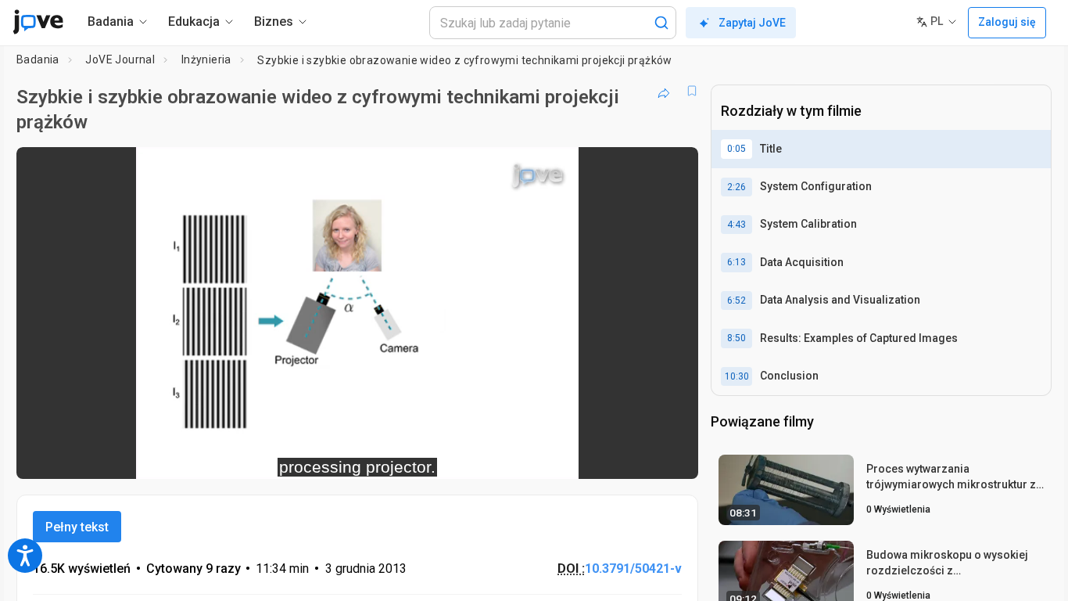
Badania (37, 59)
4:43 (736, 224)
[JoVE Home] (38, 21)
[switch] (515, 457)
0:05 (736, 148)
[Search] (661, 23)
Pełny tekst (77, 527)
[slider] (271, 456)
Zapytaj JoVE (752, 22)
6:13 (736, 262)
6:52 (736, 300)
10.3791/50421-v (633, 568)
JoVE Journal (120, 59)
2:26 (736, 187)
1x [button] (605, 456)
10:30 (737, 376)
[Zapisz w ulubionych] (692, 91)
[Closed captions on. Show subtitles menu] (638, 457)
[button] (673, 169)
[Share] (664, 91)
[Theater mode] (673, 457)
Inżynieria (206, 59)
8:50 (736, 338)
